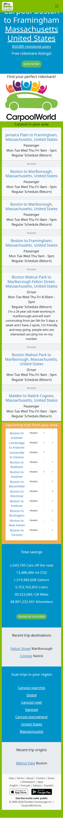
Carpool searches (31, 687)
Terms (20, 778)
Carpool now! (31, 702)
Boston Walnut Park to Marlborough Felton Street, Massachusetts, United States (32, 281)
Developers (28, 781)
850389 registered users (31, 46)
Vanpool (31, 709)
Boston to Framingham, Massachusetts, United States (32, 243)
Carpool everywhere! (31, 716)
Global (31, 695)
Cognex (26, 655)
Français (25, 785)
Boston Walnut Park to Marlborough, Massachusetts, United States (31, 359)
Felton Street (21, 648)
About (29, 778)
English (14, 785)
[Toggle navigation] (57, 6)
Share (51, 778)
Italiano (37, 785)
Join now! (31, 64)
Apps (40, 781)
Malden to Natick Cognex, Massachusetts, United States (32, 398)
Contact (40, 778)
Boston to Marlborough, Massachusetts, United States (32, 173)
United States (31, 38)
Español (48, 785)
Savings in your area (31, 616)
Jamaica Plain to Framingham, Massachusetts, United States (31, 137)
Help (11, 778)
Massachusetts (31, 29)
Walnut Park (25, 763)
